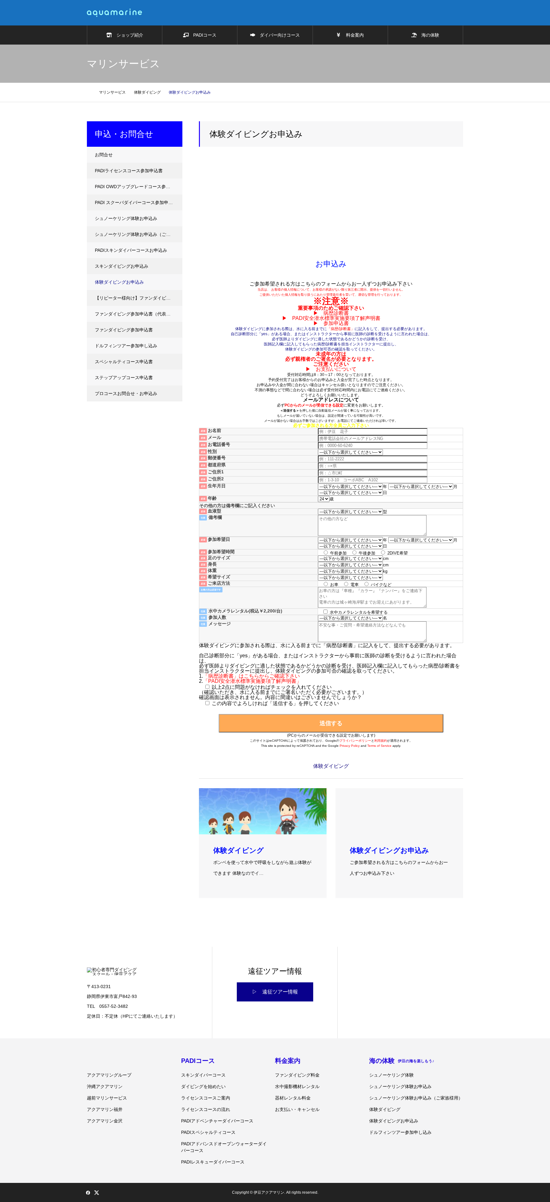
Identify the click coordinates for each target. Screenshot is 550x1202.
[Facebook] (88, 1192)
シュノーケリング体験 (391, 1075)
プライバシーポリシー (355, 740)
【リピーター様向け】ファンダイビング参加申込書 (138, 297)
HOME (89, 1060)
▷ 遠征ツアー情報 (275, 991)
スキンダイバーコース (203, 1075)
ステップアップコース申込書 (124, 377)
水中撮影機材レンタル (297, 1086)
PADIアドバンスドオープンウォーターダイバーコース (224, 1147)
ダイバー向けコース (277, 35)
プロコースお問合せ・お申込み (126, 393)
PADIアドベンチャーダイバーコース (217, 1120)
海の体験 (428, 35)
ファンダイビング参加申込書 (124, 329)
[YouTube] (113, 1192)
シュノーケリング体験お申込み (126, 218)
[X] (96, 1192)
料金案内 (352, 35)
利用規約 (380, 740)
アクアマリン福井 (105, 1109)
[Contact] (122, 1192)
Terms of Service (379, 745)
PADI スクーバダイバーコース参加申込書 (136, 202)
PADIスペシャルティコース (208, 1132)
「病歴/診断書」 (341, 329)
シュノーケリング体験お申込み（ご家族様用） (138, 234)
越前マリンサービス (107, 1097)
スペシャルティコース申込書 (124, 361)
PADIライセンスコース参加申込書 (129, 170)
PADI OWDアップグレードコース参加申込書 (138, 186)
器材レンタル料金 (293, 1097)
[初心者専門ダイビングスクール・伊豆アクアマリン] (114, 13)
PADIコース (202, 35)
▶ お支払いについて (331, 369)
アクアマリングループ (109, 1075)
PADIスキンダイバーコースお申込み (131, 250)
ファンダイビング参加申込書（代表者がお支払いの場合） (138, 313)
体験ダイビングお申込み (119, 282)
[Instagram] (105, 1192)
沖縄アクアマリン (105, 1086)
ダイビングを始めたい (203, 1086)
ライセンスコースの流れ (205, 1109)
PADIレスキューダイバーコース (212, 1161)
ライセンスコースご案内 (205, 1097)
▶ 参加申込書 (331, 323)
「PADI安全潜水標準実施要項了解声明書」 (252, 681)
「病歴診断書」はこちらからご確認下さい (251, 676)
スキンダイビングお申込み (121, 266)
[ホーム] (89, 92)
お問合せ (104, 154)
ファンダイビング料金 (297, 1075)
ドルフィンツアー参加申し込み (126, 345)
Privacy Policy (350, 745)
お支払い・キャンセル (297, 1109)
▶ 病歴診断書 (331, 313)
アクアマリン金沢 (105, 1120)
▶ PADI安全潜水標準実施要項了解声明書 (331, 318)
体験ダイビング (384, 1109)
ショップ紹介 (127, 35)
